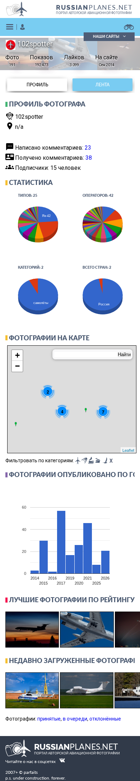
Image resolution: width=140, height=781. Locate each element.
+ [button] (17, 355)
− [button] (17, 366)
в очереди (75, 719)
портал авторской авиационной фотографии (94, 13)
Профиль (37, 84)
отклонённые (105, 719)
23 (88, 147)
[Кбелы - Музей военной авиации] (16, 424)
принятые (49, 719)
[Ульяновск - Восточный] (86, 410)
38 (88, 157)
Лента (102, 84)
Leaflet (128, 450)
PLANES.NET (94, 7)
